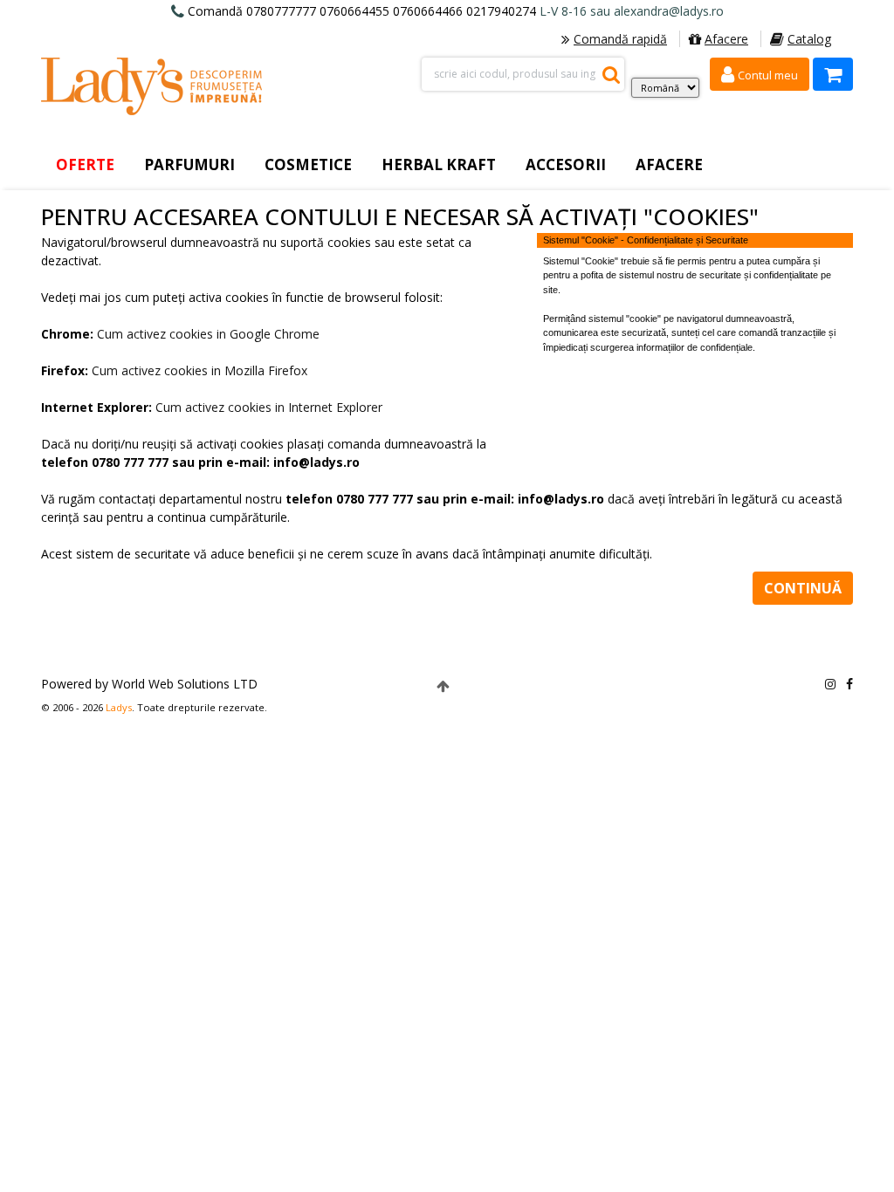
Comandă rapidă (620, 39)
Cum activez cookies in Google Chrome (208, 333)
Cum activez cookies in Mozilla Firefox (199, 370)
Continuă (803, 588)
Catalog (809, 39)
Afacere (726, 39)
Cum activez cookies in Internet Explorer (268, 407)
